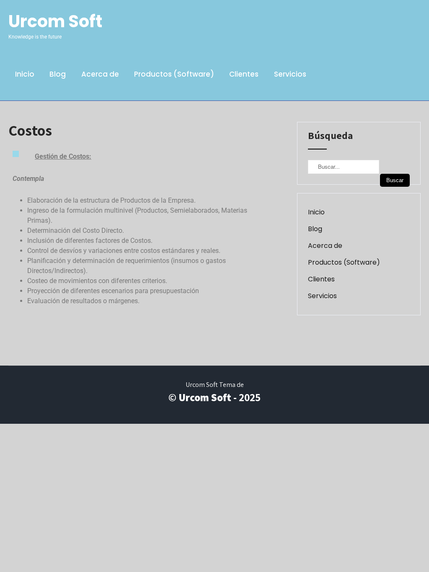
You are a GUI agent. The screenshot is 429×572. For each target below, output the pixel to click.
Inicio (24, 74)
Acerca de (100, 74)
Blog (57, 74)
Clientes (243, 74)
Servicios (290, 74)
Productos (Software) (174, 74)
